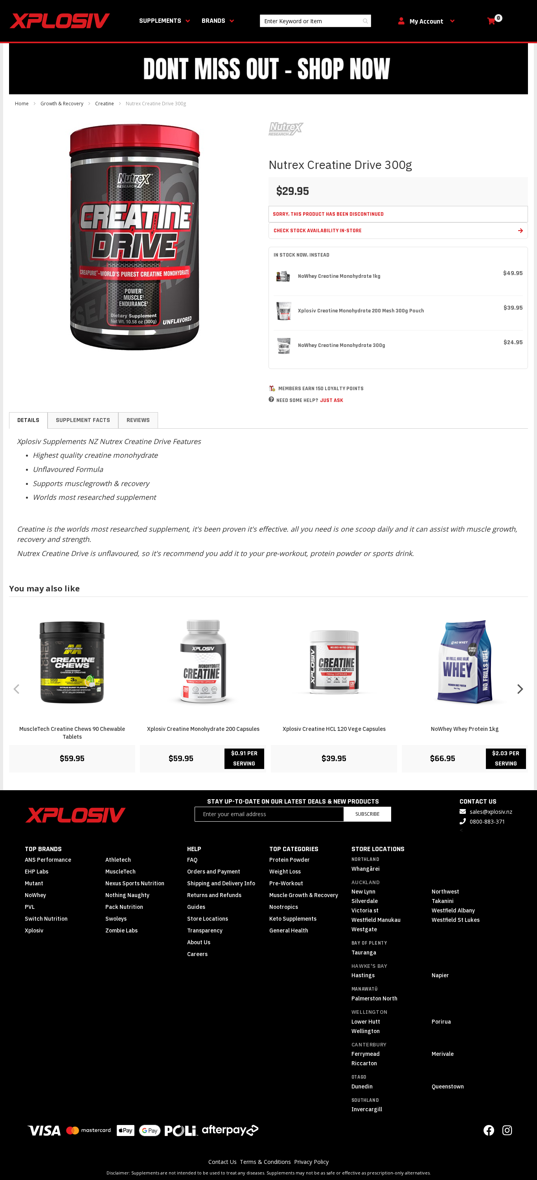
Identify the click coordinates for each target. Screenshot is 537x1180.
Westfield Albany (453, 910)
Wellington (369, 1012)
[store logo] (61, 21)
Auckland (365, 882)
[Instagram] (507, 1132)
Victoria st (365, 910)
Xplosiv (34, 930)
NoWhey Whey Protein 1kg (465, 728)
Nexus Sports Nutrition (134, 883)
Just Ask (331, 400)
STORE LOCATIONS (378, 848)
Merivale (443, 1053)
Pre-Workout (286, 883)
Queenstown (448, 1086)
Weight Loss (285, 871)
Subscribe (367, 814)
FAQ (192, 859)
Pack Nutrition (124, 906)
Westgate (364, 929)
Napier (440, 975)
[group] (268, 688)
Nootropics (283, 906)
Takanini (443, 901)
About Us (198, 942)
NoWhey (35, 895)
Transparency (205, 930)
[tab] (28, 420)
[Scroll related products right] (520, 689)
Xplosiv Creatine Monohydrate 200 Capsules (203, 728)
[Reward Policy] (272, 388)
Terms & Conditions (265, 1161)
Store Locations (207, 918)
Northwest (445, 891)
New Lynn (363, 891)
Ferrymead (365, 1053)
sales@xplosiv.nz (491, 811)
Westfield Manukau (376, 919)
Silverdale (364, 901)
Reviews (138, 420)
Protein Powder (289, 859)
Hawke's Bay (369, 966)
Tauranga (363, 952)
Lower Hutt (365, 1021)
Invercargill (366, 1109)
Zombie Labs (121, 930)
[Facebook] (489, 1132)
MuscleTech (120, 871)
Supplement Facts (83, 420)
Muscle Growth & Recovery (303, 895)
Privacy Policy (311, 1161)
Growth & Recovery (61, 103)
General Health (288, 930)
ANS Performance (48, 859)
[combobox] (315, 21)
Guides (196, 906)
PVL (30, 906)
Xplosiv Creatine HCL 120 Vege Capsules (334, 728)
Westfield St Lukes (456, 919)
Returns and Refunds (214, 895)
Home (22, 103)
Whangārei (365, 868)
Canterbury (369, 1044)
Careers (197, 954)
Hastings (363, 975)
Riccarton (364, 1063)
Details (28, 420)
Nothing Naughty (127, 895)
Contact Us (222, 1161)
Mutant (34, 883)
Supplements (160, 20)
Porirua (441, 1021)
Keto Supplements (292, 918)
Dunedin (362, 1086)
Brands (213, 20)
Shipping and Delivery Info (221, 883)
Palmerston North (374, 998)
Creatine (104, 103)
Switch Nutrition (46, 918)
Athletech (118, 859)
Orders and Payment (213, 871)
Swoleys (116, 918)
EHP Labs (36, 871)
